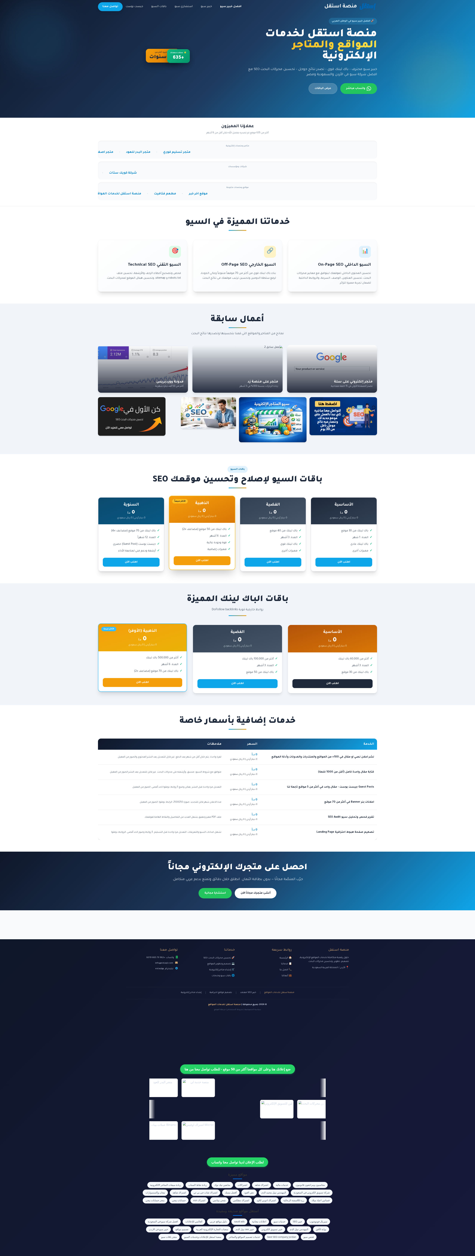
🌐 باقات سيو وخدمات (223, 976)
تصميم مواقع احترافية (221, 992)
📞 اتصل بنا (286, 970)
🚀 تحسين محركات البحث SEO (219, 958)
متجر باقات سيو (169, 1237)
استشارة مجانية (215, 893)
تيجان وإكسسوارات (155, 1192)
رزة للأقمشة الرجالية (293, 1200)
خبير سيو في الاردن (158, 1229)
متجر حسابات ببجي (155, 1200)
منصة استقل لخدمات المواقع (279, 992)
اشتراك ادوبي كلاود (266, 1200)
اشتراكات (242, 1185)
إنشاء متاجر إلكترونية (191, 992)
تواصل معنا (110, 6)
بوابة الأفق (321, 1229)
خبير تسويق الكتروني (271, 1229)
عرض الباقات (323, 88)
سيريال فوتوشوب (318, 1221)
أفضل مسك (231, 1192)
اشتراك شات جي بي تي (205, 1192)
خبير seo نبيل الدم (245, 1229)
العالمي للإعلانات (193, 1221)
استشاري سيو (184, 6)
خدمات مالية (282, 1185)
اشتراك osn (199, 1200)
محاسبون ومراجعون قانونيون (310, 1185)
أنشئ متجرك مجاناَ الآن (256, 893)
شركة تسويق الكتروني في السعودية (312, 1192)
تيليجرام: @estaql (164, 968)
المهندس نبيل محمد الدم (273, 1192)
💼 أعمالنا (287, 976)
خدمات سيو (279, 1221)
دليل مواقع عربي (218, 1221)
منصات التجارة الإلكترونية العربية (212, 1229)
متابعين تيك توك (222, 1185)
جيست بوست (134, 6)
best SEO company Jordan (281, 1237)
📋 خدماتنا (286, 964)
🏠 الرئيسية (286, 958)
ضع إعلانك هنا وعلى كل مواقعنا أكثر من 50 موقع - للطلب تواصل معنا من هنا (238, 1069)
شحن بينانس (219, 1200)
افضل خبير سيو (230, 6)
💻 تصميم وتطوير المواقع (221, 964)
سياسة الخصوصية (253, 1010)
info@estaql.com (164, 963)
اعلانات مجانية (259, 1221)
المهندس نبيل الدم (299, 1229)
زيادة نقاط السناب (197, 1185)
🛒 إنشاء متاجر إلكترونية (222, 970)
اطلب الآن (344, 562)
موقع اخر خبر (118, 194)
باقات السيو (158, 6)
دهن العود (249, 1192)
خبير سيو (206, 6)
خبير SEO (297, 1221)
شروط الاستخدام (235, 1010)
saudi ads (239, 1221)
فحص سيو (309, 1237)
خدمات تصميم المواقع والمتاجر (244, 1237)
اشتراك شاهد (261, 1185)
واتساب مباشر (355, 88)
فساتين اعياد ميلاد (321, 1200)
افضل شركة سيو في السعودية (163, 1221)
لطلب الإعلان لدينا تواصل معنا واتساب (237, 1162)
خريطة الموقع (220, 1010)
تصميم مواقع (182, 1229)
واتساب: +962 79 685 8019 (160, 957)
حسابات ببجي (179, 1200)
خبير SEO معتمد (248, 992)
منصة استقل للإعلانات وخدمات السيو (202, 1237)
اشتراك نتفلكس (241, 1200)
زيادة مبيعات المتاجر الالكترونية (165, 1185)
